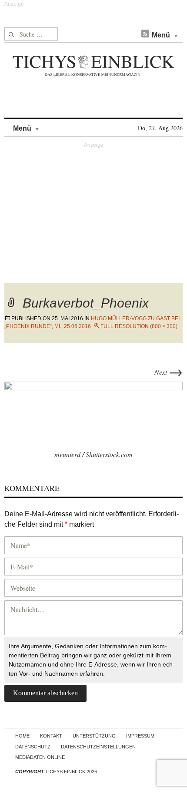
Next (168, 371)
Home (22, 735)
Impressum (140, 735)
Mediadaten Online (40, 757)
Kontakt (51, 735)
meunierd (67, 454)
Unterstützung (94, 735)
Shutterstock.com (109, 454)
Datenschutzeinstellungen (98, 746)
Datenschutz (32, 746)
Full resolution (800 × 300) (138, 326)
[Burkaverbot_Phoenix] (93, 413)
